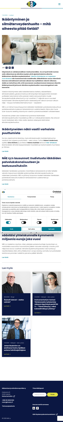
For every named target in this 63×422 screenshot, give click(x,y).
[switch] (23, 222)
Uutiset (11, 15)
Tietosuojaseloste (8, 406)
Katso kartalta (7, 396)
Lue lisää (5, 151)
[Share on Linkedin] (13, 68)
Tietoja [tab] (52, 196)
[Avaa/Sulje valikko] (59, 4)
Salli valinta (31, 229)
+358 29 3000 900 (8, 400)
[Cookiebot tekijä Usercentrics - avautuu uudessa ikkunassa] (54, 192)
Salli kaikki (51, 229)
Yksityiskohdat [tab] (31, 196)
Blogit (12, 297)
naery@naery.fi (7, 402)
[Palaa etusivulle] (31, 4)
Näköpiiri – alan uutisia (47, 297)
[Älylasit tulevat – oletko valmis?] (16, 282)
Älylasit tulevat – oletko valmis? (14, 301)
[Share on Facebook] (7, 68)
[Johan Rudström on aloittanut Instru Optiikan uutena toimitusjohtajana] (16, 328)
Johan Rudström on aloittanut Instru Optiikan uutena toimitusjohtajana (15, 348)
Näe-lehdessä (51, 143)
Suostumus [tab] (11, 196)
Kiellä (11, 229)
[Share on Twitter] (10, 68)
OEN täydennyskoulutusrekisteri (43, 414)
